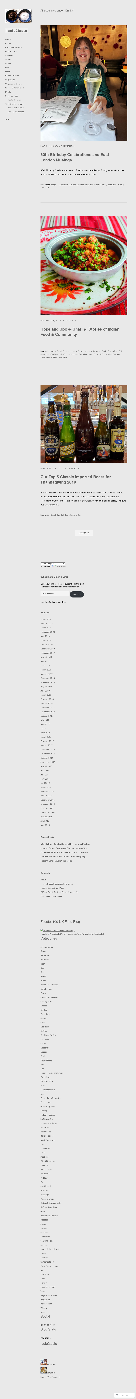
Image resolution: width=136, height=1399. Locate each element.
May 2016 (45, 779)
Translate (61, 566)
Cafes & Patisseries (16, 112)
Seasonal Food (11, 96)
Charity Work (46, 1001)
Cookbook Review (85, 351)
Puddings (45, 1194)
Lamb (43, 1144)
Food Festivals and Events (52, 1073)
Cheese (66, 351)
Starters (9, 55)
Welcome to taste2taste (51, 896)
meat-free (78, 354)
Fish (7, 67)
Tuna (43, 1278)
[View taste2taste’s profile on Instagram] (48, 1325)
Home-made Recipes (49, 354)
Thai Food (45, 188)
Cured (43, 1043)
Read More (52, 504)
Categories (49, 938)
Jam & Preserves (48, 1140)
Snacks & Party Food (14, 88)
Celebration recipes (49, 997)
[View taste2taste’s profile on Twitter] (45, 1325)
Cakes (43, 993)
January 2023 (47, 623)
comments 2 (68, 146)
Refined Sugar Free (49, 1207)
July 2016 (45, 770)
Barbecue (45, 955)
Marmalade (45, 1148)
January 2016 (47, 795)
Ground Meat (46, 1102)
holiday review (47, 1119)
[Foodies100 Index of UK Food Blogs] (58, 930)
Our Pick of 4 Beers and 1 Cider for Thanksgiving (63, 856)
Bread (59, 351)
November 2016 (48, 753)
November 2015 (48, 804)
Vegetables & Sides (13, 84)
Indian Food (63, 354)
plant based (88, 354)
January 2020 (47, 644)
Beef (43, 964)
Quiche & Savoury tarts (51, 1203)
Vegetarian (10, 80)
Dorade (44, 1052)
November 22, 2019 (52, 468)
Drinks (8, 92)
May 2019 (45, 665)
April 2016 (45, 783)
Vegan (43, 1291)
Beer (52, 185)
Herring (44, 1110)
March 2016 (46, 787)
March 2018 (46, 695)
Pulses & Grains (12, 75)
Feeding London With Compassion (56, 861)
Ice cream (45, 1127)
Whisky (44, 1308)
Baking (8, 43)
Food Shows (46, 1077)
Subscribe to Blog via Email (54, 576)
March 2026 (46, 619)
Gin (42, 1094)
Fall (62, 515)
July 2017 (45, 720)
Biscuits (44, 976)
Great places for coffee (51, 1098)
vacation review (48, 1287)
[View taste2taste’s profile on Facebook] (42, 1325)
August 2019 (46, 657)
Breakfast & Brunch (13, 47)
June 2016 (45, 774)
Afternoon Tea (47, 947)
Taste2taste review (115, 185)
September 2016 (48, 762)
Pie (42, 1182)
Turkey (44, 1283)
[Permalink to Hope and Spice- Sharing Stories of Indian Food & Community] (84, 314)
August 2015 (46, 816)
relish (110, 354)
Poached (44, 1190)
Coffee (44, 1031)
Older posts (84, 533)
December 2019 (48, 648)
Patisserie (45, 1173)
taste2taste (16, 30)
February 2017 (47, 741)
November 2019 (48, 653)
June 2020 (45, 636)
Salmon (44, 1228)
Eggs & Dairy (10, 51)
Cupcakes (45, 1039)
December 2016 (48, 749)
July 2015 (45, 821)
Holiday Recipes (14, 100)
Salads (8, 63)
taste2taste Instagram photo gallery (58, 884)
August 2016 (46, 766)
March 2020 (46, 640)
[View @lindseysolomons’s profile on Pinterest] (51, 1325)
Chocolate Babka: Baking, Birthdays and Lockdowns (64, 852)
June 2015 (45, 825)
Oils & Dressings (48, 1161)
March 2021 (46, 627)
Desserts (97, 351)
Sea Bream (45, 1236)
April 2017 (45, 732)
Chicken (44, 1010)
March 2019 (46, 669)
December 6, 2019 (51, 320)
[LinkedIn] (54, 1325)
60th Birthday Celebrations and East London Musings (75, 157)
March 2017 (46, 737)
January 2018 (47, 703)
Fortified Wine (47, 1081)
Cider (43, 1022)
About (8, 39)
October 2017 (47, 716)
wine (43, 1312)
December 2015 (48, 800)
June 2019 (45, 661)
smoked (44, 1245)
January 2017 (47, 745)
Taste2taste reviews (14, 104)
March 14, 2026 (50, 146)
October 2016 (47, 758)
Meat (7, 71)
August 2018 (46, 686)
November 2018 (48, 682)
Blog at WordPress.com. (50, 1377)
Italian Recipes (47, 1136)
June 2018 (45, 691)
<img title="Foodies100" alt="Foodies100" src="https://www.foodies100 (72, 934)
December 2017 (48, 707)
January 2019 (47, 674)
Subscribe (77, 594)
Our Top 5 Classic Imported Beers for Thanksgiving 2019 (76, 479)
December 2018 (48, 678)
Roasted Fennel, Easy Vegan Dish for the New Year (64, 848)
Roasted (44, 1220)
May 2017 (45, 728)
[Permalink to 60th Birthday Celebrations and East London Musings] (84, 140)
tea (42, 1270)
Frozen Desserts (48, 1089)
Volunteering (46, 1303)
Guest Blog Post (48, 1106)
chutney (73, 351)
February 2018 (47, 699)
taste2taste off (47, 1262)
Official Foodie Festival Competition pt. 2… (59, 892)
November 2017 (48, 711)
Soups (8, 59)
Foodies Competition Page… (53, 888)
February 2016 (47, 791)
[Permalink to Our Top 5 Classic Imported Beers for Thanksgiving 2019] (84, 462)
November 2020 (48, 632)
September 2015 (48, 812)
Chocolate (45, 1014)
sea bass (44, 1232)
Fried (43, 1085)
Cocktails (81, 185)
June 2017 (45, 724)
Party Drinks (46, 1169)
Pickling (44, 1178)
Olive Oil (44, 1165)
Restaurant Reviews (16, 108)
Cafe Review (46, 989)
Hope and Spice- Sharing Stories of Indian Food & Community (80, 331)
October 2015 (47, 808)
